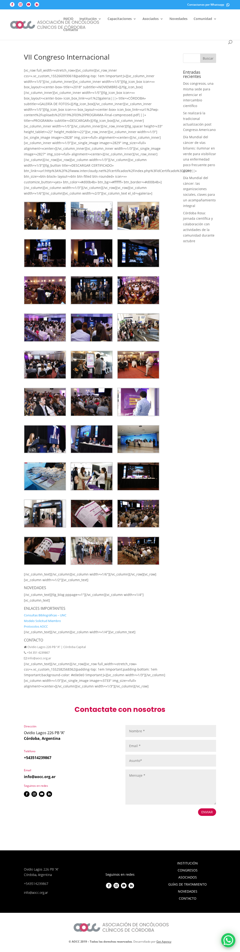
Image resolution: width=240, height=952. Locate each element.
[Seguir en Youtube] (42, 794)
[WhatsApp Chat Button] (228, 940)
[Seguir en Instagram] (34, 794)
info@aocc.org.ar (39, 658)
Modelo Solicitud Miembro (42, 621)
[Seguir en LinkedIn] (49, 794)
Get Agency (163, 942)
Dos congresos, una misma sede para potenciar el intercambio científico (198, 94)
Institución (88, 19)
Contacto (70, 30)
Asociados (150, 19)
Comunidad (203, 19)
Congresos (188, 870)
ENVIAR (207, 812)
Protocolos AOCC (36, 627)
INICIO (68, 19)
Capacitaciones (120, 19)
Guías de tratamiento (187, 885)
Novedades (178, 19)
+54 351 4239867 (38, 653)
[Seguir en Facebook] (27, 794)
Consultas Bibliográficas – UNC (45, 615)
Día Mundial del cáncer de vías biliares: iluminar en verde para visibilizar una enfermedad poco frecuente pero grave (199, 154)
